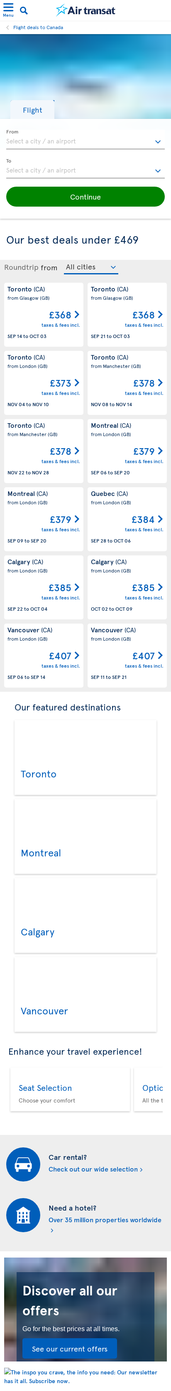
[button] (32, 109)
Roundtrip (21, 267)
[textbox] (85, 140)
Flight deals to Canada (38, 27)
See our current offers (69, 1348)
